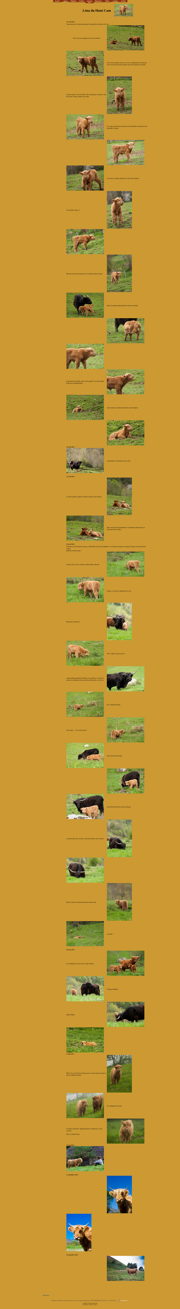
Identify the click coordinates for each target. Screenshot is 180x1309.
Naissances (98, 1)
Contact (123, 1)
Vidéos (107, 1)
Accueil (57, 1)
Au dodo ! (110, 934)
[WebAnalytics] (7, 1307)
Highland (73, 1)
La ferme (81, 1)
